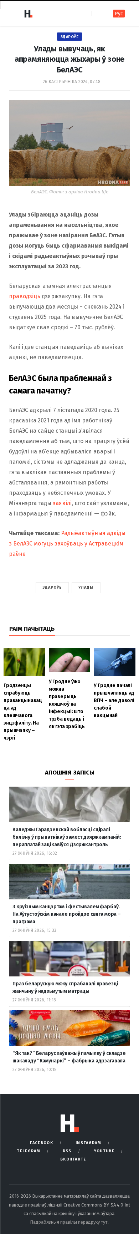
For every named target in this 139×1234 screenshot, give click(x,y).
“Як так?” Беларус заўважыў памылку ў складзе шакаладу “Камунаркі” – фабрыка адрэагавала (69, 1057)
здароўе (52, 587)
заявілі (62, 503)
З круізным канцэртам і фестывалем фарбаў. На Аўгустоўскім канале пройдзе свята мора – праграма (66, 914)
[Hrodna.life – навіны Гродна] (28, 13)
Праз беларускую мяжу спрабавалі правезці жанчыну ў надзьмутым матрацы (65, 987)
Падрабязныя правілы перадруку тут (69, 1222)
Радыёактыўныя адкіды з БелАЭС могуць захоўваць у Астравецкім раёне (67, 543)
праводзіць (24, 296)
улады (86, 587)
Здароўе (70, 37)
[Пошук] (98, 13)
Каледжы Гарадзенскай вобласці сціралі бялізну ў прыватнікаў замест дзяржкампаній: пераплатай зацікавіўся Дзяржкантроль (66, 837)
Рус (119, 14)
